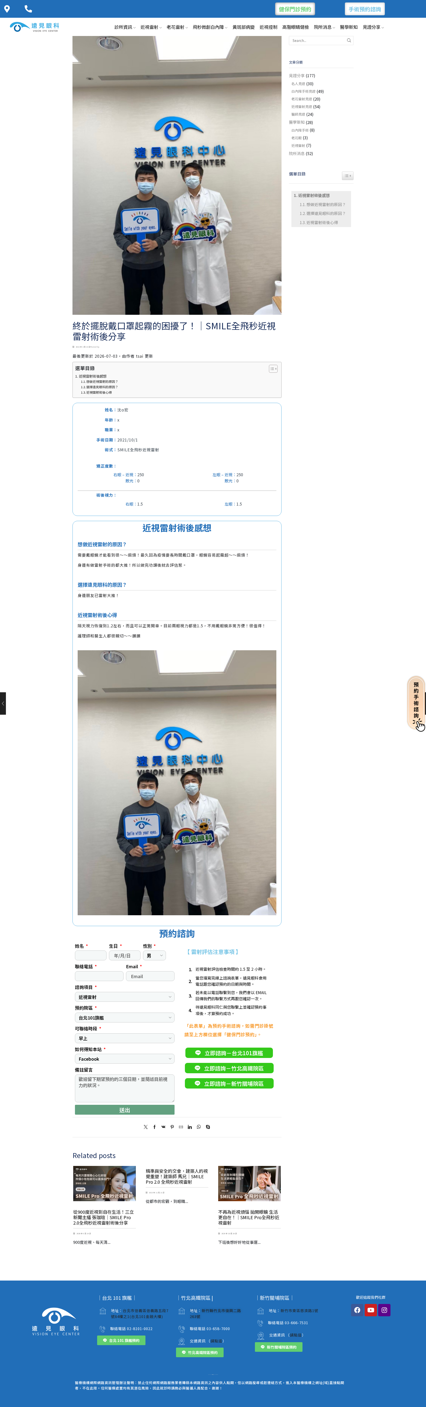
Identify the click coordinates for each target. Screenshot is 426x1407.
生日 (114, 946)
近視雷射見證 (301, 106)
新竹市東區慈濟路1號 (299, 1310)
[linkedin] (189, 1127)
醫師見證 (298, 114)
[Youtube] (371, 1310)
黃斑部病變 (243, 27)
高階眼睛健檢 (295, 27)
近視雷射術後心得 (99, 392)
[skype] (206, 1127)
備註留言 (84, 1069)
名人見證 (298, 83)
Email (132, 966)
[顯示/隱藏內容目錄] (270, 369)
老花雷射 (175, 27)
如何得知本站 (89, 1049)
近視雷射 (149, 27)
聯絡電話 (84, 966)
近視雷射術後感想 (92, 376)
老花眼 (296, 137)
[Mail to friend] (181, 1127)
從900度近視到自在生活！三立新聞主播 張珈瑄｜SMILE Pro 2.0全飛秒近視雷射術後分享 (103, 1217)
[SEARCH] (349, 40)
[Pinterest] (172, 1127)
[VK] (163, 1127)
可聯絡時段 (86, 1028)
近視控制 (268, 27)
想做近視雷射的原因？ (102, 381)
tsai (139, 356)
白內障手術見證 (303, 91)
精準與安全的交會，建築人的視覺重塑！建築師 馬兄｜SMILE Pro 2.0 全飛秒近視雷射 (177, 1176)
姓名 (80, 946)
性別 (148, 946)
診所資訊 (123, 27)
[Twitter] (147, 1127)
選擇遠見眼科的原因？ (102, 387)
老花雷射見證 (301, 98)
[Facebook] (154, 1127)
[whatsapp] (198, 1127)
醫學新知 (349, 27)
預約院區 (84, 1007)
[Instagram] (384, 1310)
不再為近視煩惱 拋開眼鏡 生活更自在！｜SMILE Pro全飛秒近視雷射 (248, 1217)
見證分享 (371, 27)
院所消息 (323, 27)
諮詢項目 (84, 987)
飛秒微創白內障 (208, 27)
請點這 (216, 1340)
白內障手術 (300, 130)
